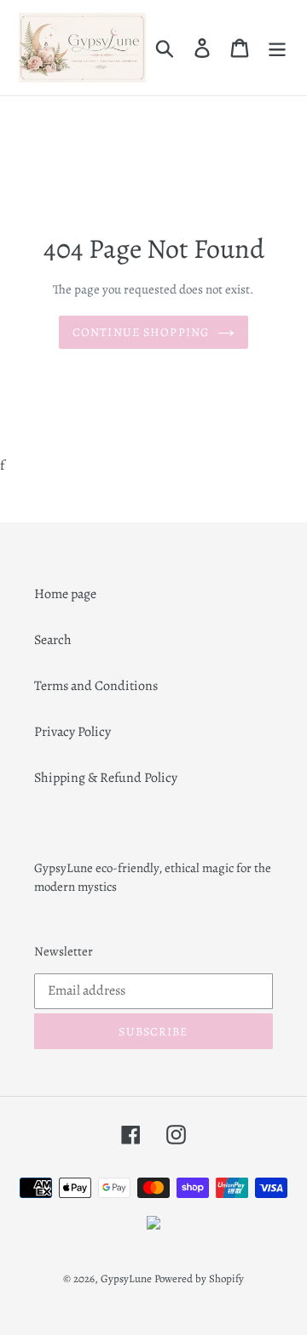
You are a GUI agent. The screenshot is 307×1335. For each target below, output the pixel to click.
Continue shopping (140, 332)
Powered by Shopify (199, 1278)
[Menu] (277, 47)
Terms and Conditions (96, 685)
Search (53, 639)
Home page (65, 594)
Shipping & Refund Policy (105, 777)
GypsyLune (127, 1278)
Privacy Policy (72, 731)
